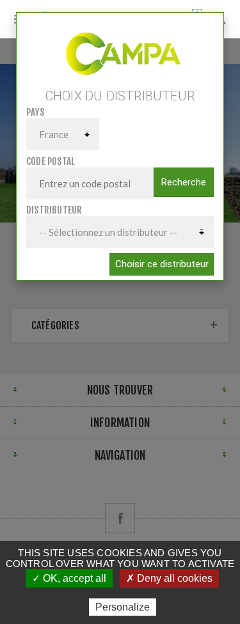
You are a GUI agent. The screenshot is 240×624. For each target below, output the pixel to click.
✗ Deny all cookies (169, 578)
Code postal (50, 161)
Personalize (122, 607)
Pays (35, 112)
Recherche (183, 182)
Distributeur (54, 210)
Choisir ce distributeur (162, 264)
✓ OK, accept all (69, 578)
